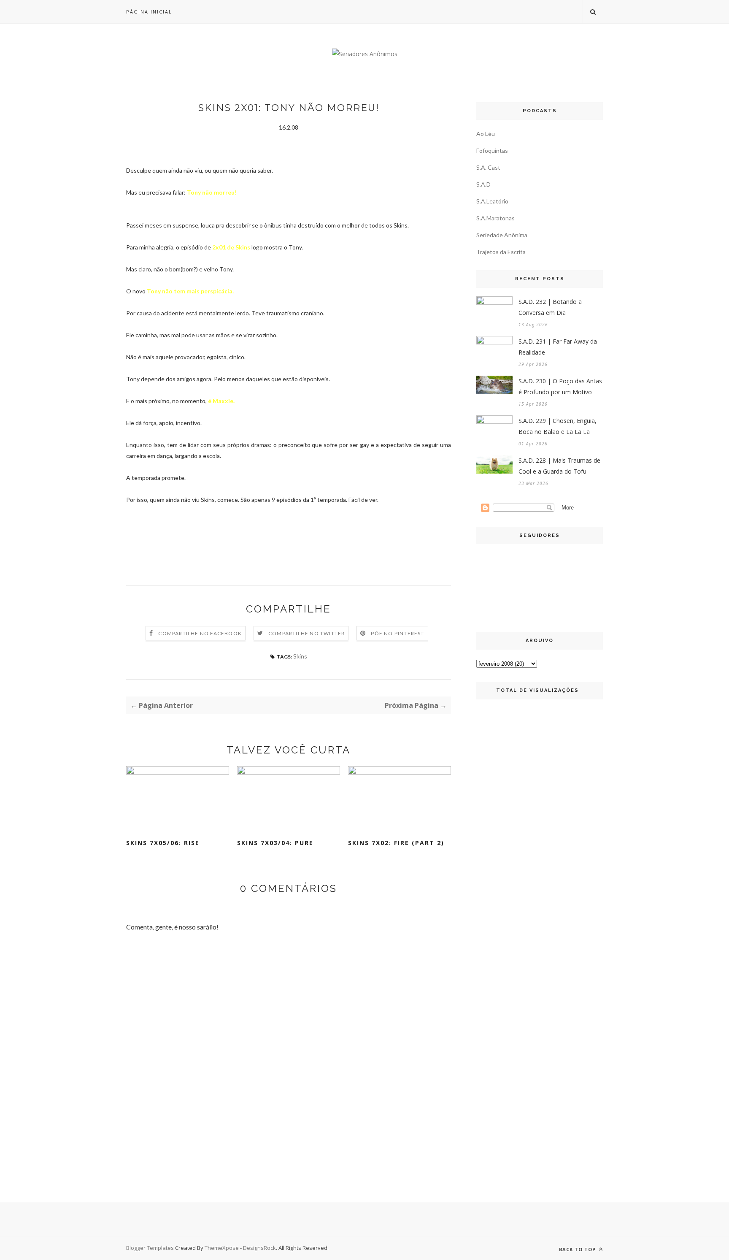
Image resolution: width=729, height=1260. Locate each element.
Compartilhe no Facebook (200, 633)
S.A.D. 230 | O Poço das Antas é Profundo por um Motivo (560, 386)
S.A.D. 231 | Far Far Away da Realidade (557, 346)
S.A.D (483, 184)
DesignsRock (259, 1248)
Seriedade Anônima (501, 234)
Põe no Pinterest (397, 633)
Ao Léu (485, 133)
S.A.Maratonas (495, 218)
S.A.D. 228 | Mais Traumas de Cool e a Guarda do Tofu (559, 465)
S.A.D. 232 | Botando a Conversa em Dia (550, 307)
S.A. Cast (488, 167)
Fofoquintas (492, 150)
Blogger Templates (150, 1248)
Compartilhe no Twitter (306, 633)
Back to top (578, 1249)
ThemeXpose (222, 1248)
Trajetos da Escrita (501, 251)
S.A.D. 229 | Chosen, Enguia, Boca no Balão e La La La (557, 426)
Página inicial (149, 11)
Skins (300, 656)
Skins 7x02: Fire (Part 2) (396, 843)
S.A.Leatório (492, 201)
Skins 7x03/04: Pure (275, 843)
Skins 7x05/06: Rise (163, 843)
